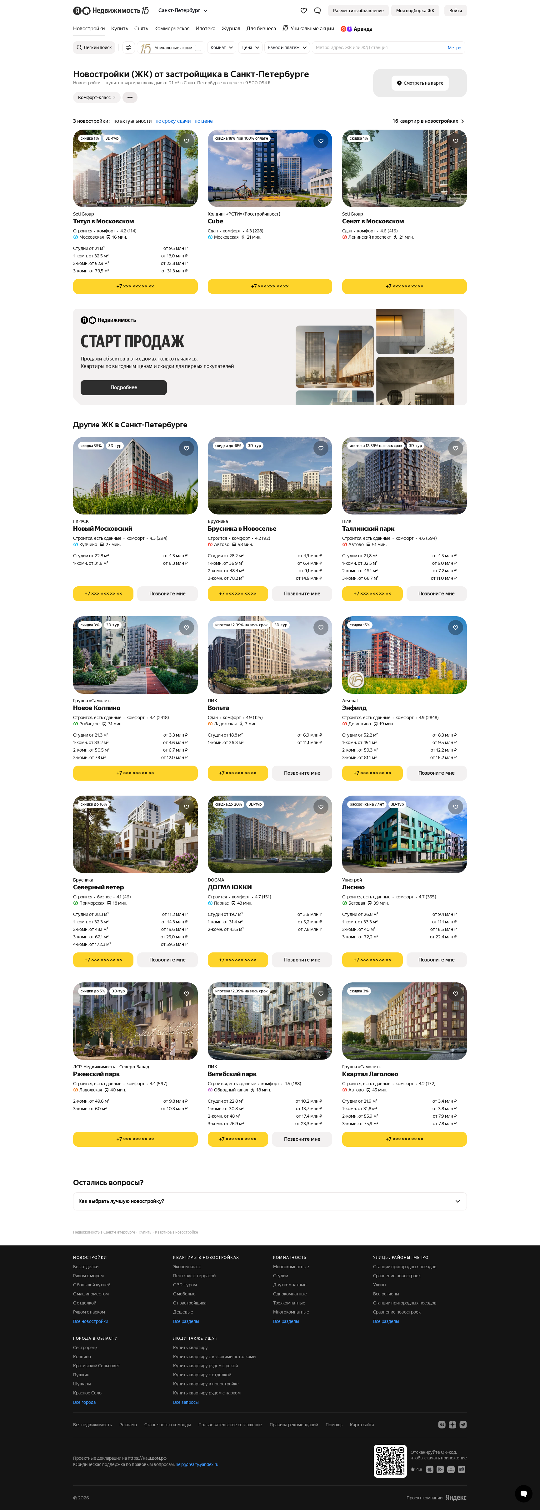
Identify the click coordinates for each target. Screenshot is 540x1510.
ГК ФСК (81, 521)
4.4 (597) (159, 1083)
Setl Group (83, 213)
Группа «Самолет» (92, 700)
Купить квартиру (190, 1347)
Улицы (379, 1284)
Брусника (218, 521)
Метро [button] (454, 47)
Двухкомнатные (290, 1284)
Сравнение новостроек (397, 1275)
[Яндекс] (456, 1498)
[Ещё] (130, 97)
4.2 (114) (128, 230)
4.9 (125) (254, 717)
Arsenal (350, 700)
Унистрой (352, 879)
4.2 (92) (262, 538)
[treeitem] (90, 28)
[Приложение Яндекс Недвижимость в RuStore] (461, 1469)
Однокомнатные (290, 1293)
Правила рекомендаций (294, 1424)
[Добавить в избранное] (186, 140)
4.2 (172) (427, 1083)
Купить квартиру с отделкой (202, 1374)
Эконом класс (187, 1266)
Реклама (128, 1424)
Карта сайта (362, 1424)
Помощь (334, 1424)
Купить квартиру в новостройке (206, 1383)
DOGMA (216, 879)
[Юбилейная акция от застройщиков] (356, 680)
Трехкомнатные (289, 1302)
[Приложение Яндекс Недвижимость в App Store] (429, 1469)
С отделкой (84, 1302)
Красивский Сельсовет (96, 1365)
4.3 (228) (254, 230)
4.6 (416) (389, 230)
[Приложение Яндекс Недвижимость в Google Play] (440, 1469)
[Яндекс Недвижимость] (111, 10)
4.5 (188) (292, 1083)
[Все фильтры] (128, 47)
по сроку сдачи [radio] (173, 121)
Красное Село (87, 1392)
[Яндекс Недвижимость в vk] (442, 1424)
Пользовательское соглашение (230, 1424)
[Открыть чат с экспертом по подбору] (523, 1494)
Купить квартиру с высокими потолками (214, 1356)
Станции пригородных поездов (405, 1266)
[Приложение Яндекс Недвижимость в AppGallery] (451, 1469)
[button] (317, 10)
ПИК (347, 521)
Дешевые (183, 1311)
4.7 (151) (263, 896)
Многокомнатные (291, 1266)
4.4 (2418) (159, 717)
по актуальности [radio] (132, 121)
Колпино (82, 1356)
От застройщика (189, 1302)
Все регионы (386, 1293)
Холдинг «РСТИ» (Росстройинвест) (244, 213)
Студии (280, 1275)
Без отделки (85, 1266)
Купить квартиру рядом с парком (207, 1392)
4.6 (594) (428, 538)
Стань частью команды (167, 1424)
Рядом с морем (88, 1275)
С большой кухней (91, 1284)
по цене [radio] (204, 121)
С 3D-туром (185, 1284)
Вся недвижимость (92, 1424)
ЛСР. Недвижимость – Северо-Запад (111, 1066)
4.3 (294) (159, 538)
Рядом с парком (89, 1311)
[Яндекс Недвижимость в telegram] (463, 1424)
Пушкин (81, 1374)
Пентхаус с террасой (194, 1275)
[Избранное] (303, 10)
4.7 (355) (427, 896)
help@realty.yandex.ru (197, 1464)
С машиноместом (91, 1293)
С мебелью (184, 1293)
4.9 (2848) (429, 717)
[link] (455, 10)
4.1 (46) (124, 896)
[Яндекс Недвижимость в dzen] (452, 1424)
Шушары (82, 1383)
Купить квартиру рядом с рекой (205, 1365)
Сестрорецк (85, 1347)
